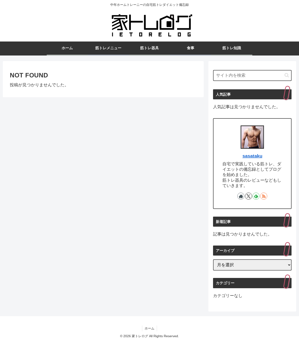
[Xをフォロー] (248, 196)
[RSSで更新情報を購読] (263, 196)
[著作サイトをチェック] (240, 196)
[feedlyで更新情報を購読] (256, 196)
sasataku (252, 156)
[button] (287, 75)
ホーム (149, 328)
